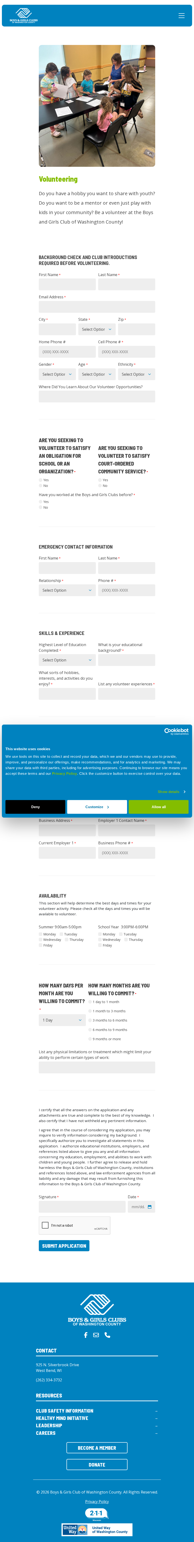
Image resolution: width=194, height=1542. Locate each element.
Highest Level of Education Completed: (62, 647)
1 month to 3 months (109, 1011)
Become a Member (97, 1448)
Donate (97, 1464)
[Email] (96, 1335)
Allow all (159, 807)
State (84, 319)
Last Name (109, 274)
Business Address (55, 820)
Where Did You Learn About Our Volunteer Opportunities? (91, 386)
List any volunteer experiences (126, 684)
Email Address (52, 297)
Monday (49, 934)
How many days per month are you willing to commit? (62, 997)
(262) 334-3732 (49, 1380)
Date (133, 1196)
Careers (46, 1433)
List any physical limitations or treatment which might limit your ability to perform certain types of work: (95, 1054)
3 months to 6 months (110, 1020)
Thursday (76, 939)
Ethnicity (127, 364)
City (43, 319)
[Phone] (107, 1335)
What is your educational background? (120, 647)
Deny (35, 807)
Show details (168, 792)
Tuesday (70, 934)
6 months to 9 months (110, 1029)
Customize (94, 807)
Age (83, 364)
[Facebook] (86, 1335)
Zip (122, 319)
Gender (46, 364)
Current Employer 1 (57, 843)
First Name (50, 274)
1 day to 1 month (106, 1002)
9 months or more (107, 1039)
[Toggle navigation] (182, 16)
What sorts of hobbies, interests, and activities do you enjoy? (66, 678)
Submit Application (64, 1246)
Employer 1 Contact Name (122, 820)
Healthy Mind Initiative (62, 1418)
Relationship (51, 580)
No (45, 485)
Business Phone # (115, 843)
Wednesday (52, 939)
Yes (46, 480)
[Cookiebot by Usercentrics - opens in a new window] (168, 731)
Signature (49, 1196)
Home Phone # (52, 341)
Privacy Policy (64, 773)
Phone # (107, 580)
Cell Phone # (110, 341)
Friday (48, 945)
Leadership (49, 1425)
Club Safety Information (64, 1411)
